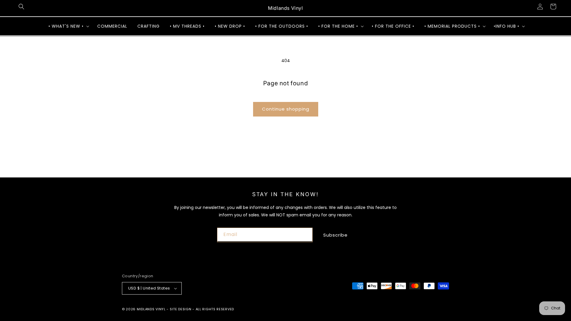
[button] (21, 6)
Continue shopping (285, 109)
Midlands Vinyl (151, 309)
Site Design (181, 309)
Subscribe (335, 235)
